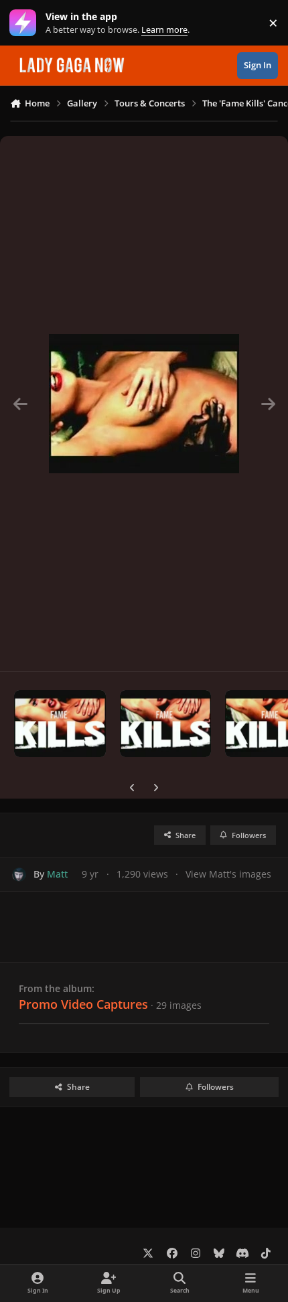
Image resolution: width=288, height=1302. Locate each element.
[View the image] (60, 723)
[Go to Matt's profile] (19, 875)
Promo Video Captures (83, 1004)
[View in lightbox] (144, 403)
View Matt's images (228, 874)
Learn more (26, 23)
